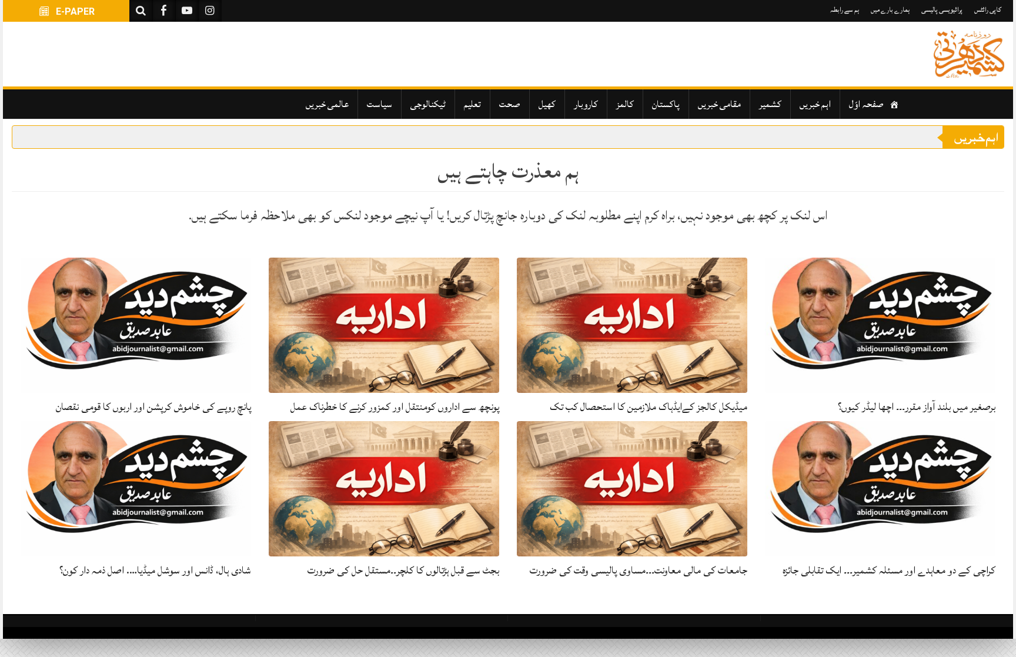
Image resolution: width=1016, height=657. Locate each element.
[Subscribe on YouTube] (187, 11)
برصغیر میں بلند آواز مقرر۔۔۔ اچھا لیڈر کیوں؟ (916, 406)
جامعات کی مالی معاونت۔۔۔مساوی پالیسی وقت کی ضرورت (638, 570)
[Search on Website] (141, 11)
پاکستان (666, 104)
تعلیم (472, 104)
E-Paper (74, 11)
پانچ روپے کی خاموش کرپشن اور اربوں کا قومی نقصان (153, 406)
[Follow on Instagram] (210, 11)
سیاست (379, 104)
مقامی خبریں (719, 104)
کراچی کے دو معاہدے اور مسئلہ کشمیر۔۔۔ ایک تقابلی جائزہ (889, 570)
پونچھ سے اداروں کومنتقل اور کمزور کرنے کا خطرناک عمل (394, 406)
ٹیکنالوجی (428, 104)
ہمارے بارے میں (890, 9)
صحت (509, 104)
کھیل (547, 104)
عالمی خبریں (327, 104)
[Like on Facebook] (164, 11)
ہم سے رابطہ (844, 9)
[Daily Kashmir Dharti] (969, 54)
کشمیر (770, 104)
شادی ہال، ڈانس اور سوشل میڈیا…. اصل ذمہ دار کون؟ (155, 570)
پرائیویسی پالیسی (941, 9)
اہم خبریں (815, 104)
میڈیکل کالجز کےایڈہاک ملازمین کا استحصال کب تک (648, 406)
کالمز (625, 104)
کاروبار (586, 104)
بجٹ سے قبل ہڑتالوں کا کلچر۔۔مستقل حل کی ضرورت (403, 570)
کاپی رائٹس (987, 9)
